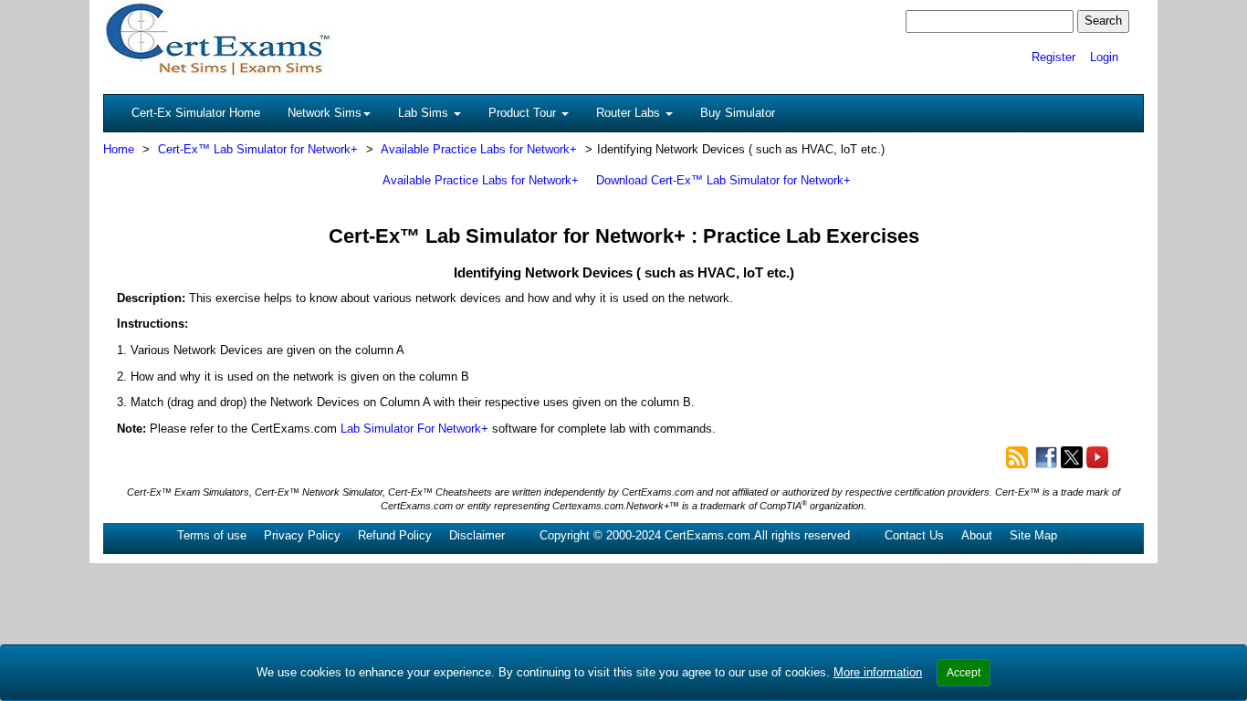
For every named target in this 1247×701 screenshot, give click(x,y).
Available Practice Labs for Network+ (479, 149)
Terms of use (211, 535)
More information (877, 672)
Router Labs (630, 113)
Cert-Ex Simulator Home (195, 113)
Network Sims (325, 113)
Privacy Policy (302, 535)
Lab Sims (425, 113)
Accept (963, 672)
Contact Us (914, 535)
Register (1053, 57)
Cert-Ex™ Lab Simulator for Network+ (258, 149)
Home (118, 149)
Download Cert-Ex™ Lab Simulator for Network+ (723, 180)
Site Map (1033, 535)
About (976, 535)
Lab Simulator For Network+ (414, 428)
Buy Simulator (737, 113)
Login (1104, 57)
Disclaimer (477, 535)
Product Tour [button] (524, 113)
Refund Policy (395, 535)
